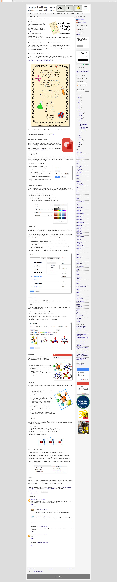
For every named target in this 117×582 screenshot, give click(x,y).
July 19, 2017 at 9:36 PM (42, 526)
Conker (77, 178)
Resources (38, 13)
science (77, 292)
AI (33, 13)
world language (79, 318)
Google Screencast (80, 236)
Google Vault (78, 248)
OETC (77, 278)
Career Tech (78, 167)
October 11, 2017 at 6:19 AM (45, 516)
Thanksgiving (79, 306)
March (80, 139)
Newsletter (59, 13)
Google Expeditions (80, 222)
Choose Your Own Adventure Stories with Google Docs (82, 341)
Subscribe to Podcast (82, 22)
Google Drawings (34, 493)
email (77, 192)
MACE (77, 268)
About (83, 13)
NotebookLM (78, 277)
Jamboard (78, 262)
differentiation (79, 181)
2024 (79, 99)
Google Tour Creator (80, 243)
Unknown (33, 499)
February (81, 140)
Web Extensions (79, 315)
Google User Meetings (80, 246)
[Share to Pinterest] (47, 492)
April (80, 137)
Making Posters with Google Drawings (83, 122)
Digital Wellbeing (79, 184)
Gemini (77, 202)
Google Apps (78, 208)
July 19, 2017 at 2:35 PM (43, 509)
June (80, 134)
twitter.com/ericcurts (51, 488)
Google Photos (79, 233)
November (81, 113)
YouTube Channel (81, 21)
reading (77, 289)
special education (79, 298)
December (81, 112)
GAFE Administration (80, 201)
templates (78, 304)
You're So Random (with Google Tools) (83, 128)
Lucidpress (30, 31)
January (80, 142)
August (80, 118)
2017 (79, 110)
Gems (77, 204)
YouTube (78, 321)
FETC (77, 196)
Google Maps (79, 230)
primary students (79, 284)
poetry (77, 283)
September (81, 117)
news (77, 275)
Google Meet (78, 231)
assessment (78, 158)
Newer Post (31, 569)
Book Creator (79, 166)
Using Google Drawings (42, 149)
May (80, 135)
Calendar (72, 13)
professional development (81, 286)
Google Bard (78, 210)
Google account (79, 207)
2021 (79, 104)
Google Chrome (79, 211)
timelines (78, 309)
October (80, 115)
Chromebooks (79, 172)
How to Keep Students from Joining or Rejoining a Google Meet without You (82, 355)
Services (66, 13)
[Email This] (42, 492)
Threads (78, 307)
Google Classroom (80, 213)
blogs (77, 163)
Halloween (78, 249)
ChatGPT (78, 170)
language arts (79, 263)
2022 (79, 102)
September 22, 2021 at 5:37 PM (43, 542)
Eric (35, 509)
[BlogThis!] (43, 492)
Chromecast (78, 173)
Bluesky (78, 164)
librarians (78, 265)
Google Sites (79, 240)
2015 (79, 146)
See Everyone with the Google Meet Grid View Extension (82, 338)
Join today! (78, 34)
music (77, 274)
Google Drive (79, 219)
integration (78, 257)
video (77, 312)
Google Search (79, 237)
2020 (79, 105)
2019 (79, 107)
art (76, 155)
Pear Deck (78, 280)
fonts (77, 199)
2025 (79, 97)
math (77, 271)
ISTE (77, 260)
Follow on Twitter (81, 19)
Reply (32, 504)
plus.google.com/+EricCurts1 (34, 489)
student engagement (80, 301)
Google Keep (79, 228)
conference (78, 176)
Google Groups (79, 225)
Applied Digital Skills (80, 154)
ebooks (77, 187)
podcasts (78, 281)
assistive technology (80, 160)
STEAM (78, 300)
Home (29, 13)
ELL (77, 190)
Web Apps (78, 313)
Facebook (78, 195)
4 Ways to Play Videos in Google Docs (81, 345)
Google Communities (80, 214)
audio (77, 161)
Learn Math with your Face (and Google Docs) (83, 131)
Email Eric (80, 18)
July (80, 120)
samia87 (33, 534)
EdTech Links (52, 13)
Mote (77, 272)
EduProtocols (79, 189)
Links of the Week (80, 266)
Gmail (77, 205)
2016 (79, 144)
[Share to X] (44, 492)
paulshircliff (37, 516)
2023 (79, 100)
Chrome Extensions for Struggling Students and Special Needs (81, 327)
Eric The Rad (79, 77)
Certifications (79, 169)
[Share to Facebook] (45, 492)
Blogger (60, 576)
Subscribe (83, 60)
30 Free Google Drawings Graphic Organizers (81, 359)
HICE (77, 251)
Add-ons (78, 151)
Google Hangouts (79, 227)
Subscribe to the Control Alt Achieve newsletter (82, 39)
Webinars (45, 13)
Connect (78, 13)
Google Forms (79, 224)
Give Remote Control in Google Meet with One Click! (82, 351)
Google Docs (79, 216)
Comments (80, 85)
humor (77, 254)
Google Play (78, 234)
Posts (79, 83)
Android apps (79, 152)
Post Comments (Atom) (38, 571)
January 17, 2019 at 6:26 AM (41, 534)
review (77, 291)
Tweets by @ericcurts (80, 364)
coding (77, 175)
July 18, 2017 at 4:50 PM (41, 499)
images (77, 256)
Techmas (78, 303)
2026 (79, 95)
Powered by (79, 64)
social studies (79, 297)
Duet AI (77, 186)
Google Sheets (79, 239)
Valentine (78, 310)
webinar (77, 316)
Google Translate (79, 245)
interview (78, 259)
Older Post (70, 569)
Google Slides (79, 242)
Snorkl (77, 295)
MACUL (77, 269)
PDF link (52, 132)
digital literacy (79, 183)
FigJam (77, 198)
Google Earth (79, 221)
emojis (77, 193)
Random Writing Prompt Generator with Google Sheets (40, 60)
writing (77, 319)
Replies (34, 506)
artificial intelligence (80, 157)
